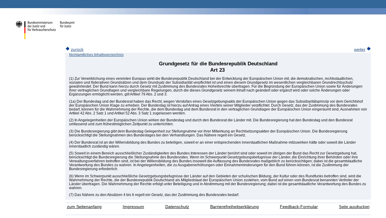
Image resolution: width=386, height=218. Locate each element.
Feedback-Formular (299, 206)
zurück (77, 49)
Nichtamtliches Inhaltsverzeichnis (96, 55)
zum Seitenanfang (84, 206)
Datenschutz (177, 206)
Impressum (133, 206)
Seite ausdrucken (354, 206)
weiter (359, 49)
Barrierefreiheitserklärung (234, 206)
